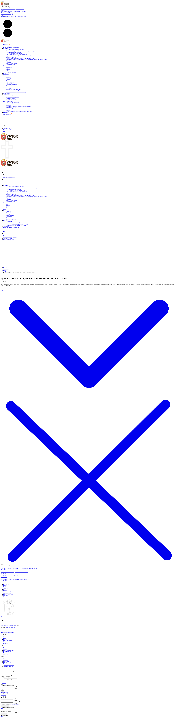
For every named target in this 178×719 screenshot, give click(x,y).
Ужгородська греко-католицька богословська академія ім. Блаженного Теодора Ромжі (26, 59)
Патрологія (8, 80)
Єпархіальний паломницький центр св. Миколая (12, 9)
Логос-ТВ (3, 10)
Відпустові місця (7, 593)
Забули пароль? (4, 692)
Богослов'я (8, 79)
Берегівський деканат (11, 99)
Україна (8, 69)
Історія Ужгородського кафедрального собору (17, 90)
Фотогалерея (6, 74)
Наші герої (6, 44)
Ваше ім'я (3, 676)
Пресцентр (5, 584)
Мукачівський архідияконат (12, 97)
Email (2, 677)
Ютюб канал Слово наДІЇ (7, 14)
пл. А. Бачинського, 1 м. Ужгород (8, 625)
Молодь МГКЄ (6, 93)
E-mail (15, 686)
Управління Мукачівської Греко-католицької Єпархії (18, 55)
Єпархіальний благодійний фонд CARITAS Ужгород (13, 11)
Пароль (15, 688)
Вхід (2, 708)
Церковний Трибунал (11, 57)
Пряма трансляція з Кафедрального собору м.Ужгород (13, 16)
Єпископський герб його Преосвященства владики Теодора (20, 50)
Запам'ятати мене (6, 689)
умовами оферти (14, 704)
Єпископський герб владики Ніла (14, 53)
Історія (5, 87)
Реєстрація (3, 695)
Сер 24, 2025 (4, 577)
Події (4, 73)
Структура (5, 48)
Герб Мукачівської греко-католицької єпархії (16, 54)
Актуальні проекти (10, 64)
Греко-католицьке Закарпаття (7, 7)
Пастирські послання (11, 72)
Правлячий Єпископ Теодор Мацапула (15, 49)
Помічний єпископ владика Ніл (13, 52)
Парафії (8, 60)
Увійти (2, 691)
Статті (4, 75)
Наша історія (9, 83)
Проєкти (5, 649)
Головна (5, 636)
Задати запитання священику (12, 117)
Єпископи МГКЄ (10, 88)
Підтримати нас (7, 114)
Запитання (3, 681)
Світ (7, 68)
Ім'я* (15, 698)
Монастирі (8, 62)
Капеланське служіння (11, 63)
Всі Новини (9, 67)
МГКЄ (7, 70)
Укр (4, 131)
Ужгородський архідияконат (13, 95)
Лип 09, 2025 (4, 580)
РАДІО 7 (3, 15)
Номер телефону (18, 701)
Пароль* (16, 703)
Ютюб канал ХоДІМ (5, 12)
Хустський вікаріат (10, 98)
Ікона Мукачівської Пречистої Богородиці (16, 92)
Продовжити (3, 713)
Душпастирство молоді (11, 84)
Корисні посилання (8, 101)
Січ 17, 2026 (3, 569)
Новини (5, 65)
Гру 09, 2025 (3, 573)
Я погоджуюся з (10, 704)
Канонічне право (10, 82)
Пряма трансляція (7, 640)
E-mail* (15, 700)
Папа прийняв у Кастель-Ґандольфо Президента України (14, 572)
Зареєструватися (4, 706)
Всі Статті (8, 77)
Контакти (5, 112)
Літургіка (8, 78)
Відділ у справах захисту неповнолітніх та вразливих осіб (20, 58)
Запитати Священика (11, 85)
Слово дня (5, 588)
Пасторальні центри (8, 594)
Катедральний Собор (8, 129)
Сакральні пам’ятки (8, 591)
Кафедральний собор (8, 652)
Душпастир (6, 46)
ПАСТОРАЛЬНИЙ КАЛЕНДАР (11, 47)
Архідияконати (6, 94)
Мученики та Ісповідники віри (13, 89)
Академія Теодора (7, 128)
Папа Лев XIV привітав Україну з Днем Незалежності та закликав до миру (18, 575)
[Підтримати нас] (4, 232)
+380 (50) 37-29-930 (10, 627)
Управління (6, 641)
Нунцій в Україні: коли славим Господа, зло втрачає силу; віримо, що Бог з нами (20, 568)
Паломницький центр (8, 650)
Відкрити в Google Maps (9, 177)
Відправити (3, 683)
